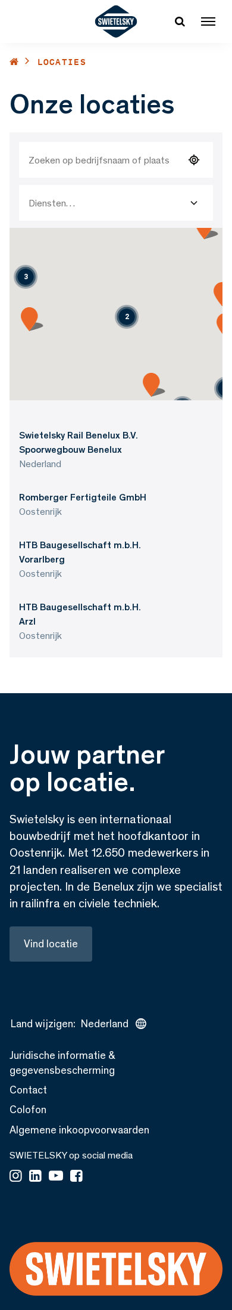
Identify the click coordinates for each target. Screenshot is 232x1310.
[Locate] (194, 160)
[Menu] (208, 21)
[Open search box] (179, 21)
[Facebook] (76, 1177)
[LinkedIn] (35, 1177)
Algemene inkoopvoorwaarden (79, 1129)
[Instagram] (16, 1177)
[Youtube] (56, 1177)
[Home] (14, 61)
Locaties (61, 61)
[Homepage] (116, 21)
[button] (127, 317)
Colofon (28, 1109)
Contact (28, 1089)
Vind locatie (51, 943)
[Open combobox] (194, 203)
